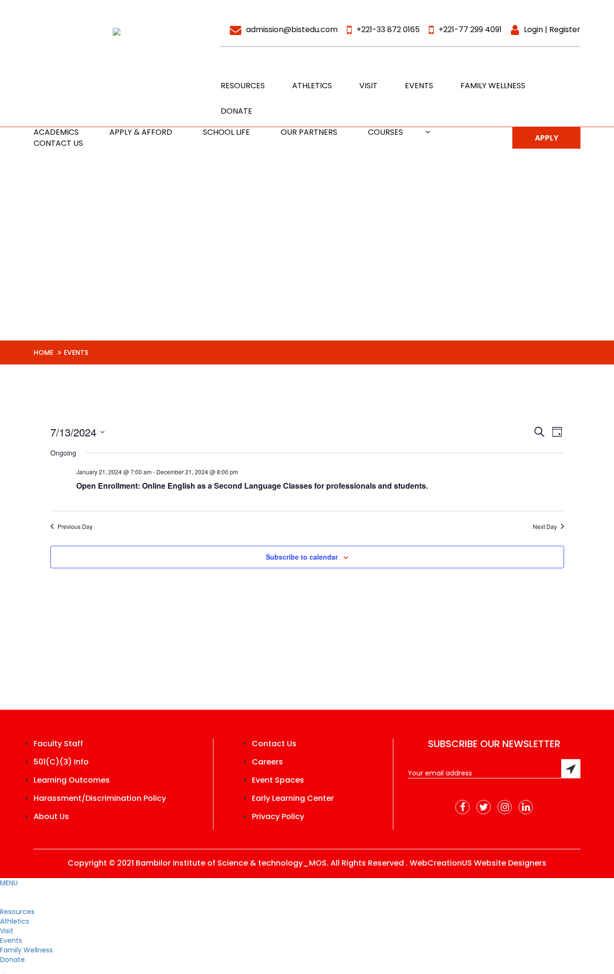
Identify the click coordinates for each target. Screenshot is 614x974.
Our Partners (309, 132)
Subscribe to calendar (302, 557)
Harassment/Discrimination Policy (100, 798)
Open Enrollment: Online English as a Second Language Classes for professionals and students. (252, 485)
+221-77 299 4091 (470, 29)
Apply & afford (140, 132)
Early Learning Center (293, 798)
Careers (267, 762)
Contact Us (58, 143)
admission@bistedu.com (292, 29)
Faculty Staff (58, 744)
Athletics (312, 85)
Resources (243, 85)
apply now (546, 140)
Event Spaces (278, 780)
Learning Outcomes (72, 780)
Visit (368, 85)
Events (419, 85)
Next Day (545, 526)
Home (43, 352)
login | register (552, 29)
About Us (51, 816)
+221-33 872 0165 (388, 29)
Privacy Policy (278, 816)
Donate (236, 111)
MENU (9, 883)
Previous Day (75, 526)
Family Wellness (492, 85)
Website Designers (510, 862)
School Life (226, 132)
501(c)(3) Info (61, 762)
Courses (385, 132)
